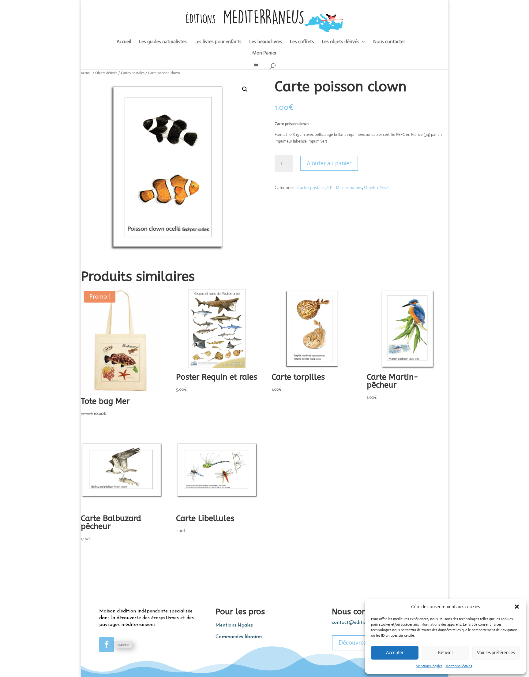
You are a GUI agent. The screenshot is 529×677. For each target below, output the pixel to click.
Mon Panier (264, 53)
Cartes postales (132, 72)
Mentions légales (429, 666)
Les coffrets (302, 42)
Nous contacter (389, 42)
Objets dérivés (106, 72)
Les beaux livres (265, 42)
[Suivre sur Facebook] (106, 644)
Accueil (124, 42)
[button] (517, 607)
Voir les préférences (496, 652)
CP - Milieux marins (344, 187)
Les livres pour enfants (218, 42)
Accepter (394, 652)
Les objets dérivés (340, 42)
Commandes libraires (239, 636)
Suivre (123, 644)
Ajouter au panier (329, 163)
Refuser (445, 652)
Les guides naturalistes (163, 42)
